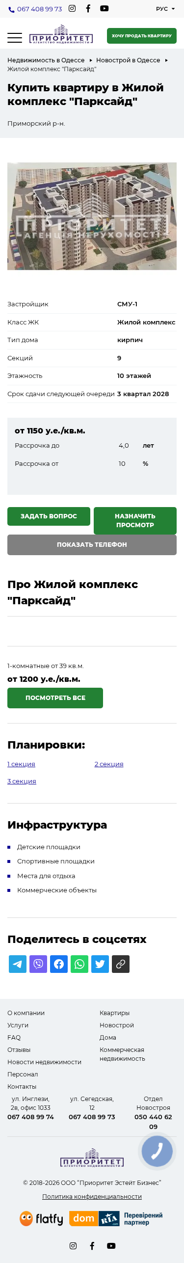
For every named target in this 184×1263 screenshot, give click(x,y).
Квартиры (115, 1013)
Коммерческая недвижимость (122, 1054)
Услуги (17, 1025)
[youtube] (104, 8)
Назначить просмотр (135, 520)
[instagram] (72, 8)
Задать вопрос (49, 516)
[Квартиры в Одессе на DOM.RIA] (117, 1220)
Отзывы (18, 1049)
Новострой (117, 1025)
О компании (26, 1013)
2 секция (109, 764)
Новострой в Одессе (128, 60)
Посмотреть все (55, 697)
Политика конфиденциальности (92, 1196)
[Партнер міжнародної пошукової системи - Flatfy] (41, 1218)
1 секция (21, 764)
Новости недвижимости (44, 1062)
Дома (108, 1037)
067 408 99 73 (39, 9)
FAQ (14, 1037)
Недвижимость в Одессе (46, 60)
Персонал (22, 1074)
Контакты (21, 1086)
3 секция (21, 781)
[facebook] (88, 8)
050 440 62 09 (153, 1121)
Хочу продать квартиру (142, 35)
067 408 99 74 (30, 1117)
